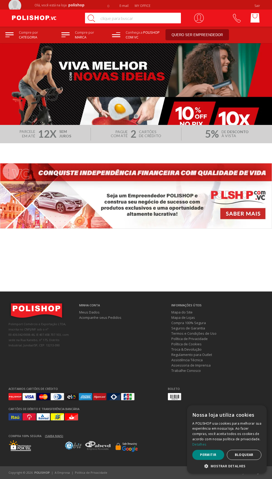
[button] (226, 465)
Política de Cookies (186, 344)
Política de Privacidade (189, 338)
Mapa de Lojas (183, 317)
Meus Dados (89, 312)
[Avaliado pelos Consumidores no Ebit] (73, 448)
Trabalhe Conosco (186, 370)
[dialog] (227, 439)
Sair (257, 5)
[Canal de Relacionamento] (236, 18)
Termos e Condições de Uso (193, 333)
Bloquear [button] (244, 454)
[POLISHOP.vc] (44, 18)
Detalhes (199, 444)
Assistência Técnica (187, 360)
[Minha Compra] (255, 18)
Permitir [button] (208, 454)
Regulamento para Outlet (191, 354)
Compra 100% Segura (188, 322)
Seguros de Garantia (188, 328)
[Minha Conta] (199, 18)
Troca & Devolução (186, 349)
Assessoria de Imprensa (191, 365)
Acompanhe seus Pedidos (100, 317)
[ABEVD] (98, 449)
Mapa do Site (182, 312)
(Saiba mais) (54, 436)
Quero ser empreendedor (197, 35)
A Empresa (62, 472)
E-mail (124, 5)
